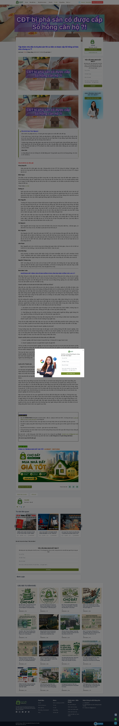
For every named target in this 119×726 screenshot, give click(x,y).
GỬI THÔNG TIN (71, 373)
